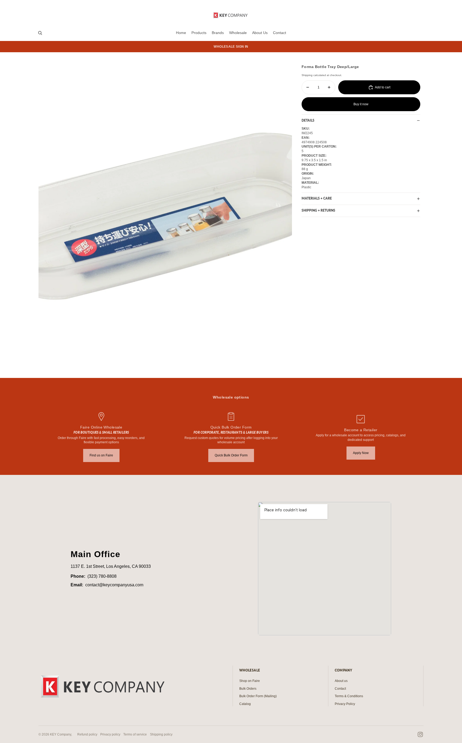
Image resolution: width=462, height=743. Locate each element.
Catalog (245, 704)
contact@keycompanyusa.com (114, 585)
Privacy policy (110, 734)
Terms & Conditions (349, 696)
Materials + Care (317, 199)
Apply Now (361, 453)
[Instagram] (420, 734)
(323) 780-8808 (102, 576)
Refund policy (87, 734)
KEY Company (60, 734)
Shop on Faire (249, 681)
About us (341, 681)
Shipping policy (161, 734)
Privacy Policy (345, 704)
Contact (340, 689)
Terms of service (135, 734)
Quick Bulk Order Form (231, 455)
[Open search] (40, 33)
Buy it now (360, 104)
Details (308, 120)
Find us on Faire (101, 455)
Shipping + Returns (318, 211)
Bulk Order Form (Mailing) (258, 696)
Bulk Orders (247, 689)
